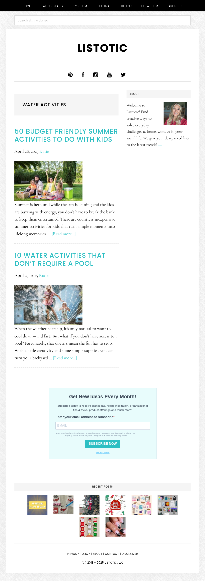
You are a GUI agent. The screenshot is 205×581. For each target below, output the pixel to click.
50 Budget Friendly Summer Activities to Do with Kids (66, 135)
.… (160, 144)
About (97, 554)
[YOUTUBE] (109, 74)
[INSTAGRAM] (95, 74)
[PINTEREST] (70, 74)
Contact (112, 554)
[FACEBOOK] (83, 74)
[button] (136, 75)
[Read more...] (64, 233)
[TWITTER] (123, 74)
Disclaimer (130, 554)
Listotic (102, 48)
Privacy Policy (78, 554)
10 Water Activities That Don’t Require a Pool (60, 259)
